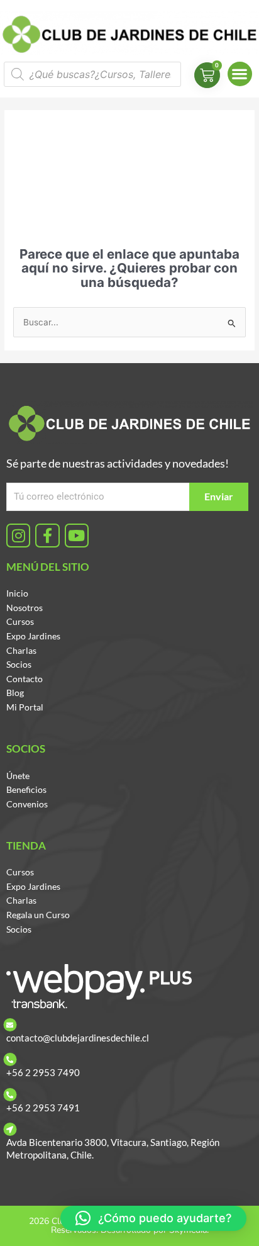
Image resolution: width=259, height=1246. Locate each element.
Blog (15, 692)
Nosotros (24, 607)
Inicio (17, 593)
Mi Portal (24, 707)
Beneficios (26, 789)
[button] (240, 74)
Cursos (20, 621)
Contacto (24, 678)
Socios (18, 664)
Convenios (27, 804)
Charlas (21, 650)
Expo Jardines (33, 636)
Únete (18, 775)
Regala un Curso (38, 914)
